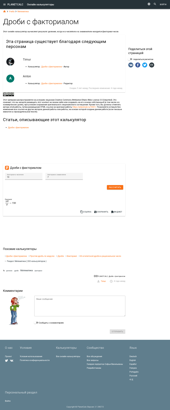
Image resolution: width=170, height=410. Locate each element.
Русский (133, 376)
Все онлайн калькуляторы (68, 356)
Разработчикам (94, 368)
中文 (131, 379)
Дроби (61, 256)
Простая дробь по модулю (42, 256)
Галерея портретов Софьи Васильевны (105, 364)
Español (132, 364)
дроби (16, 271)
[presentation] (10, 203)
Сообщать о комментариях (51, 323)
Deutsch (133, 356)
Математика (23, 11)
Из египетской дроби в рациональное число (100, 256)
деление (9, 271)
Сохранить (101, 211)
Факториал (72, 256)
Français (133, 368)
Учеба (11, 11)
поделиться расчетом (143, 59)
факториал (38, 271)
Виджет (116, 211)
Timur (103, 281)
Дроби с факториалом (51, 66)
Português (134, 372)
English (132, 360)
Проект (8, 356)
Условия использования (31, 356)
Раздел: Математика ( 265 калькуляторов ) (26, 261)
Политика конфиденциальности (35, 360)
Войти (163, 4)
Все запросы (93, 360)
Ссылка (85, 211)
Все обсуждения (94, 356)
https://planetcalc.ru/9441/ (84, 107)
